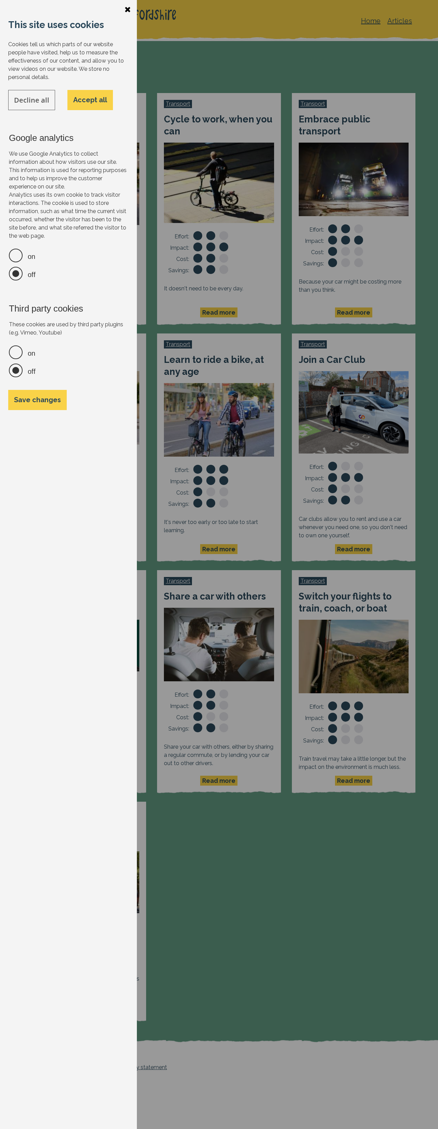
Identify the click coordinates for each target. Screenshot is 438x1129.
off (32, 274)
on (31, 256)
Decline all (31, 100)
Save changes (37, 400)
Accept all (90, 100)
